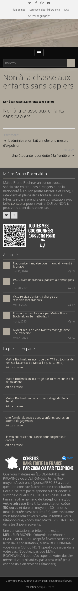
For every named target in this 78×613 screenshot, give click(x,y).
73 (73, 288)
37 (73, 304)
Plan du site (18, 9)
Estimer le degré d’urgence (45, 9)
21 (73, 271)
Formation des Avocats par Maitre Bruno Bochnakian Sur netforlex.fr (40, 314)
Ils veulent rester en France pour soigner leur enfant (35, 438)
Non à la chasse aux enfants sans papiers (33, 113)
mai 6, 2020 (20, 321)
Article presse (14, 367)
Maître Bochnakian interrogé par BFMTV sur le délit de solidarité (39, 380)
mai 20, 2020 (20, 288)
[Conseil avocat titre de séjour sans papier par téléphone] (39, 463)
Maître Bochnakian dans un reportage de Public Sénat (37, 399)
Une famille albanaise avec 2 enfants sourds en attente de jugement (37, 419)
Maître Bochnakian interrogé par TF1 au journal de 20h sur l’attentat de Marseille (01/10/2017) (39, 360)
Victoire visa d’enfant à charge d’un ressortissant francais (36, 298)
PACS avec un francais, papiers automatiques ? (43, 281)
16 (73, 321)
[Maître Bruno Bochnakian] (39, 33)
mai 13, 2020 (20, 304)
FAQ (66, 9)
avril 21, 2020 (20, 338)
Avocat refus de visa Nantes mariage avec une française (41, 331)
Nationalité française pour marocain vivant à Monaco (43, 264)
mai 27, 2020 (20, 271)
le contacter (16, 203)
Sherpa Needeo (45, 587)
